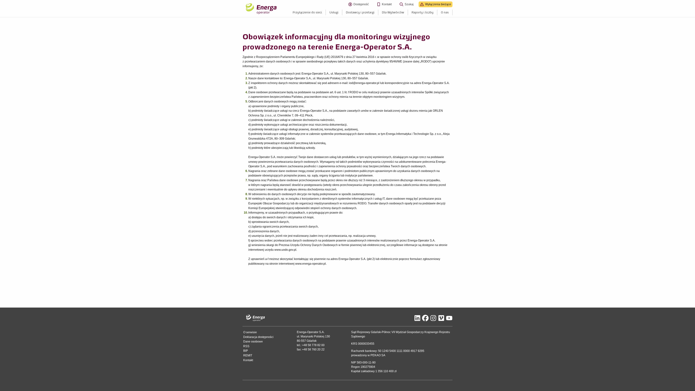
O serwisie (250, 332)
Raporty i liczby (422, 12)
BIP (245, 350)
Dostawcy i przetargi (360, 12)
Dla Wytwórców (393, 12)
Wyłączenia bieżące (438, 4)
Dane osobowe (253, 341)
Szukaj (409, 4)
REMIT (247, 355)
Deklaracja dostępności (258, 337)
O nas (445, 12)
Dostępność (362, 5)
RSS (246, 346)
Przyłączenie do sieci (307, 12)
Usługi (333, 12)
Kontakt (387, 4)
